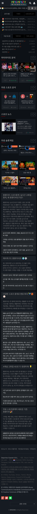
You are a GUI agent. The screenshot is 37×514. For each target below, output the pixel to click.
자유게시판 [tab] (7, 36)
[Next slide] (34, 58)
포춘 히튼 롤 (27, 173)
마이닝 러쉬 (27, 188)
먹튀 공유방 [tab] (30, 36)
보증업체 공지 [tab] (30, 14)
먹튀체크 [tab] (18, 36)
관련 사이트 (23, 504)
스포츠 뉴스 (6, 114)
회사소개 (4, 449)
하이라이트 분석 (8, 57)
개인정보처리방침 (23, 449)
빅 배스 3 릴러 (9, 173)
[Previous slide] (32, 58)
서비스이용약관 (12, 449)
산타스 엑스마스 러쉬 (9, 150)
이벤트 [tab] (18, 14)
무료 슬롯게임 (7, 140)
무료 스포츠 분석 (8, 87)
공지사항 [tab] (7, 14)
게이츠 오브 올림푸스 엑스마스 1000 (14, 188)
